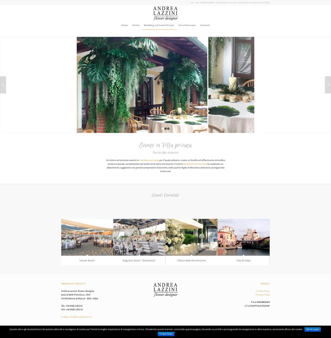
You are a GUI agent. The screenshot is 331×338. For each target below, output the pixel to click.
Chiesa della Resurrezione (191, 260)
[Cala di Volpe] (244, 237)
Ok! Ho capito (312, 329)
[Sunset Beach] (87, 237)
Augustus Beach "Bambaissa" (139, 260)
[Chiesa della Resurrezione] (192, 237)
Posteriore (328, 84)
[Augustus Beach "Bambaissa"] (139, 237)
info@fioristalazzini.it (80, 316)
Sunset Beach (87, 260)
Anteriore (3, 84)
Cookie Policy (263, 291)
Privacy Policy (263, 294)
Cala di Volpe (243, 260)
